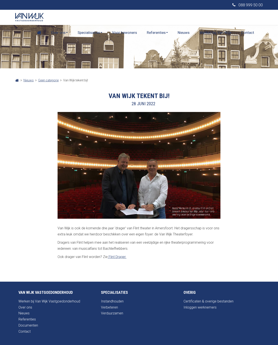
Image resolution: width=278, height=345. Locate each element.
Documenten (28, 325)
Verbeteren (109, 307)
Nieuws (184, 32)
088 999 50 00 (250, 5)
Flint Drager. (117, 257)
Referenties (156, 32)
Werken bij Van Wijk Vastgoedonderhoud (49, 301)
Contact (247, 32)
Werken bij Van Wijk (215, 32)
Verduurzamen (112, 313)
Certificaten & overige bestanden (208, 301)
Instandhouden (112, 301)
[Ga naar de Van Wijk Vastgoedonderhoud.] (17, 80)
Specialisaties (89, 32)
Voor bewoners (124, 32)
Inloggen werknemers (200, 307)
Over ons (58, 32)
